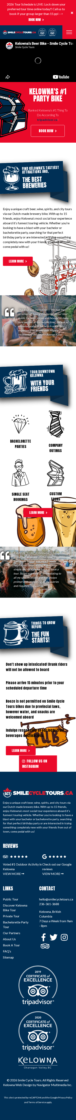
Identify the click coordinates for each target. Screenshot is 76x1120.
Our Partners (11, 933)
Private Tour (11, 916)
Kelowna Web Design (17, 1085)
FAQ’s (7, 951)
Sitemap (8, 957)
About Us (9, 939)
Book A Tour (11, 945)
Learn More (16, 261)
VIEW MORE (12, 874)
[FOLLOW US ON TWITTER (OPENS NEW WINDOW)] (53, 938)
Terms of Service (37, 1102)
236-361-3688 (49, 904)
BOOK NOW (34, 19)
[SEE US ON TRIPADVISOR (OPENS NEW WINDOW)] (43, 947)
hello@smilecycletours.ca (56, 899)
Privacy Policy (65, 1097)
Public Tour (10, 899)
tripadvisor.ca (47, 119)
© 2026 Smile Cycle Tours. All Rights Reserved (37, 1080)
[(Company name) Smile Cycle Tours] (38, 792)
